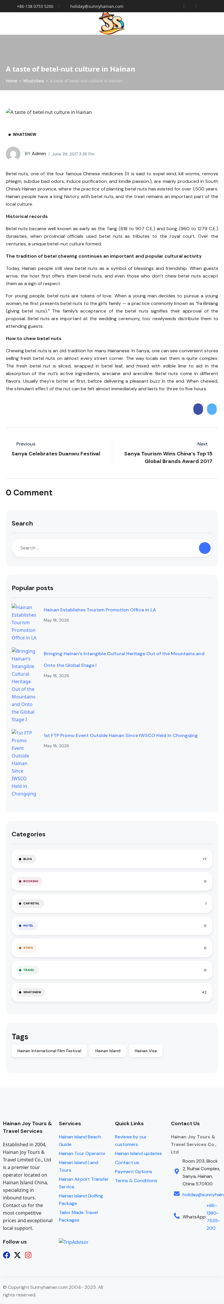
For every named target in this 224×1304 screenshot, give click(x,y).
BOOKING (30, 881)
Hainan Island (107, 1050)
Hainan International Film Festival (49, 1050)
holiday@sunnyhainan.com (96, 6)
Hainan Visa (146, 1050)
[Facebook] (6, 1255)
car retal (31, 903)
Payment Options (133, 1171)
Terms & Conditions (136, 1181)
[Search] (205, 548)
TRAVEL (29, 970)
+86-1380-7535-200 (213, 1216)
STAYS (28, 948)
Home (11, 81)
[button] (209, 23)
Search (22, 523)
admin (35, 153)
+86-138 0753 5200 (35, 6)
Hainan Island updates (138, 1153)
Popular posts (32, 588)
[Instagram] (28, 1255)
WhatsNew (33, 81)
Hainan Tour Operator (82, 1153)
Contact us (127, 1162)
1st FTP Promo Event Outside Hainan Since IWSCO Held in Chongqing (121, 735)
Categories (29, 834)
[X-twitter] (17, 1255)
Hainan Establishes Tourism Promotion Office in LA (100, 610)
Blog (27, 859)
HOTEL (28, 925)
